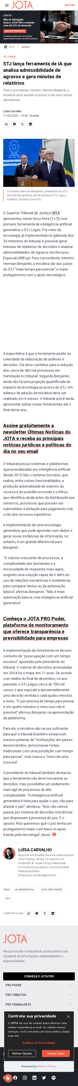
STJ (56, 213)
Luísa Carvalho (12, 111)
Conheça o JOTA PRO (39, 976)
